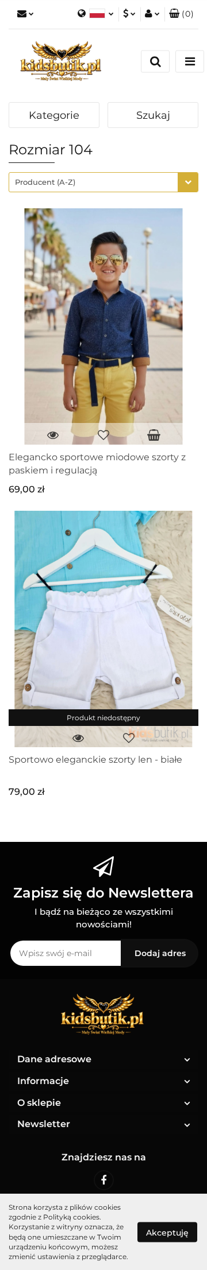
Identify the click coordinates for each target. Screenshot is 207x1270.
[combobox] (103, 182)
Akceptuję (167, 1232)
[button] (181, 14)
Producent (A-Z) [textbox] (45, 182)
